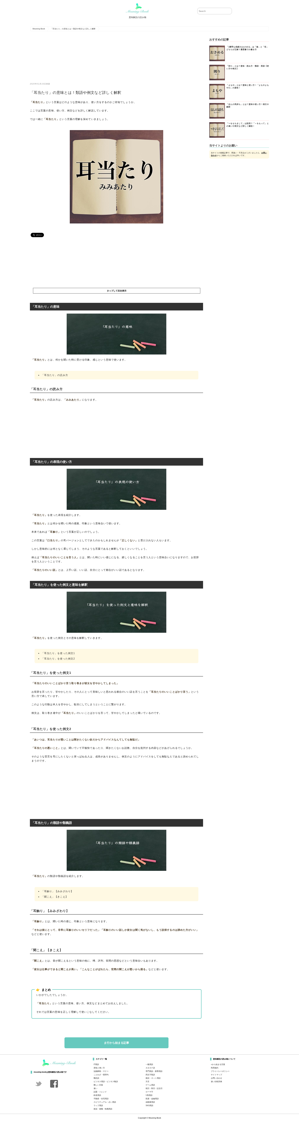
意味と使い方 (99, 1068)
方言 (147, 1081)
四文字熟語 (150, 1075)
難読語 (96, 1078)
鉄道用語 (97, 1095)
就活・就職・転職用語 (103, 1109)
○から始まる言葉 (218, 1064)
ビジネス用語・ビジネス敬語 (106, 1081)
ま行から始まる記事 (116, 1042)
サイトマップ (216, 1075)
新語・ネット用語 (153, 1078)
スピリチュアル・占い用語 (105, 1102)
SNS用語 (149, 1105)
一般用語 (149, 1064)
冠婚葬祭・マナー (101, 1071)
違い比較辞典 (216, 1081)
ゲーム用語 (150, 1085)
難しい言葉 (98, 1085)
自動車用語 (150, 1102)
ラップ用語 (98, 1105)
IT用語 (96, 1064)
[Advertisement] (116, 59)
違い (95, 1088)
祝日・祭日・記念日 (154, 1088)
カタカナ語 (150, 1068)
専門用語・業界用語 (154, 1071)
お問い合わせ (216, 1078)
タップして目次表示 (116, 290)
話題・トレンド (100, 1092)
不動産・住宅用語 (101, 1099)
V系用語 (149, 1095)
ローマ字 (149, 1092)
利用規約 (214, 1068)
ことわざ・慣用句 (101, 1075)
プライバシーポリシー (220, 1071)
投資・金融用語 (152, 1099)
